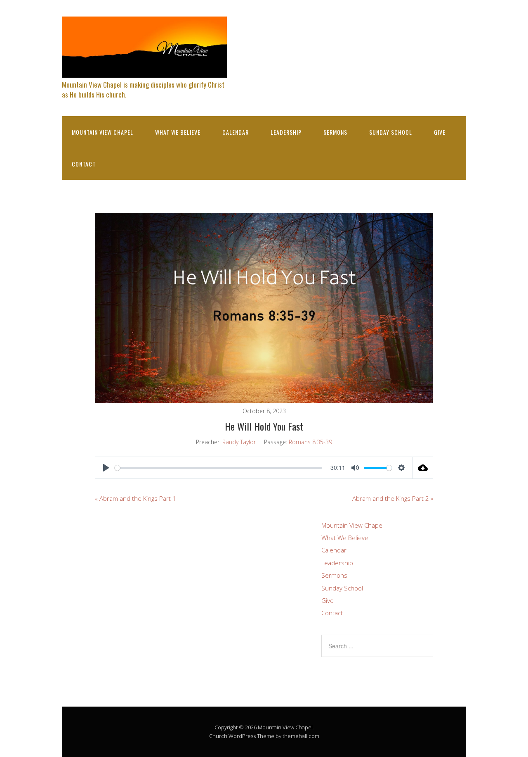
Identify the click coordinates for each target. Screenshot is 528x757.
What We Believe (177, 132)
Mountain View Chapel (102, 132)
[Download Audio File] (422, 468)
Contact (84, 163)
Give (440, 132)
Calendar (235, 132)
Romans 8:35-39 (310, 442)
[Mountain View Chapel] (144, 70)
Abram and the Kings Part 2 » (392, 498)
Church (218, 736)
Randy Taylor (239, 442)
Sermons (335, 132)
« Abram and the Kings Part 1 (135, 498)
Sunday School (390, 132)
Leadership (286, 132)
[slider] (218, 468)
